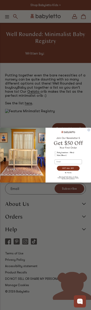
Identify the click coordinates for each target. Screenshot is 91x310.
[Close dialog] (89, 130)
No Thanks (68, 172)
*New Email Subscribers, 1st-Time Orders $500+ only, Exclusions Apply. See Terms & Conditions (68, 178)
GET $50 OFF (68, 168)
